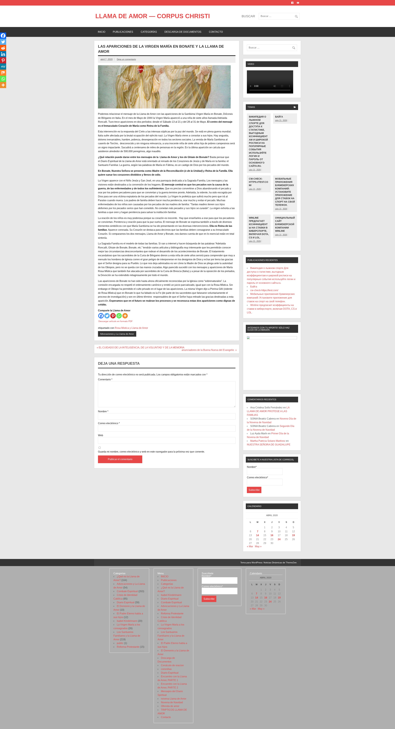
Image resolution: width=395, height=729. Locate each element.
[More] (125, 315)
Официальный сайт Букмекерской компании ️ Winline (285, 224)
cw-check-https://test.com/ (258, 182)
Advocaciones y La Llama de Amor (117, 334)
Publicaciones (123, 32)
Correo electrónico (109, 423)
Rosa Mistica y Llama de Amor (131, 328)
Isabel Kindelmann (127, 621)
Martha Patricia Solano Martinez (267, 441)
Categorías (149, 32)
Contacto (216, 32)
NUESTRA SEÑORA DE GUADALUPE (268, 444)
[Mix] (3, 73)
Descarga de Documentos (182, 32)
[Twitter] (107, 315)
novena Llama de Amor (173, 698)
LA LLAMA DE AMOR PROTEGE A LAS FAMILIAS (268, 411)
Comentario (105, 379)
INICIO (101, 32)
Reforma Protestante (128, 647)
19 (293, 535)
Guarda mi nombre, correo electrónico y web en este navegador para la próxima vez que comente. (151, 452)
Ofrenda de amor (170, 706)
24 (279, 539)
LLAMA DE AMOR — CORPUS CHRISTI (152, 16)
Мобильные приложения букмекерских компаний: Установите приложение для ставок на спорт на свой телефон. (285, 191)
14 (257, 535)
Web (100, 435)
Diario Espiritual (125, 602)
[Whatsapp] (119, 315)
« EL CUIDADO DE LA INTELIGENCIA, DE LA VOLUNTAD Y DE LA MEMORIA (140, 347)
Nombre (103, 411)
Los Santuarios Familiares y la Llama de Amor (126, 636)
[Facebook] (101, 315)
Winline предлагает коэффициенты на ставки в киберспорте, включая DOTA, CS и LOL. (259, 227)
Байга (279, 116)
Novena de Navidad (172, 702)
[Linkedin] (3, 54)
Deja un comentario (126, 59)
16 (271, 535)
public (120, 643)
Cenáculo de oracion (172, 665)
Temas (251, 107)
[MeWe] (3, 66)
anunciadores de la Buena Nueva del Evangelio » (209, 350)
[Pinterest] (113, 315)
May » (258, 546)
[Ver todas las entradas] (294, 107)
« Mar (250, 546)
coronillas (166, 669)
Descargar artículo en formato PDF (115, 321)
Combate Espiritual (127, 591)
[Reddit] (3, 48)
